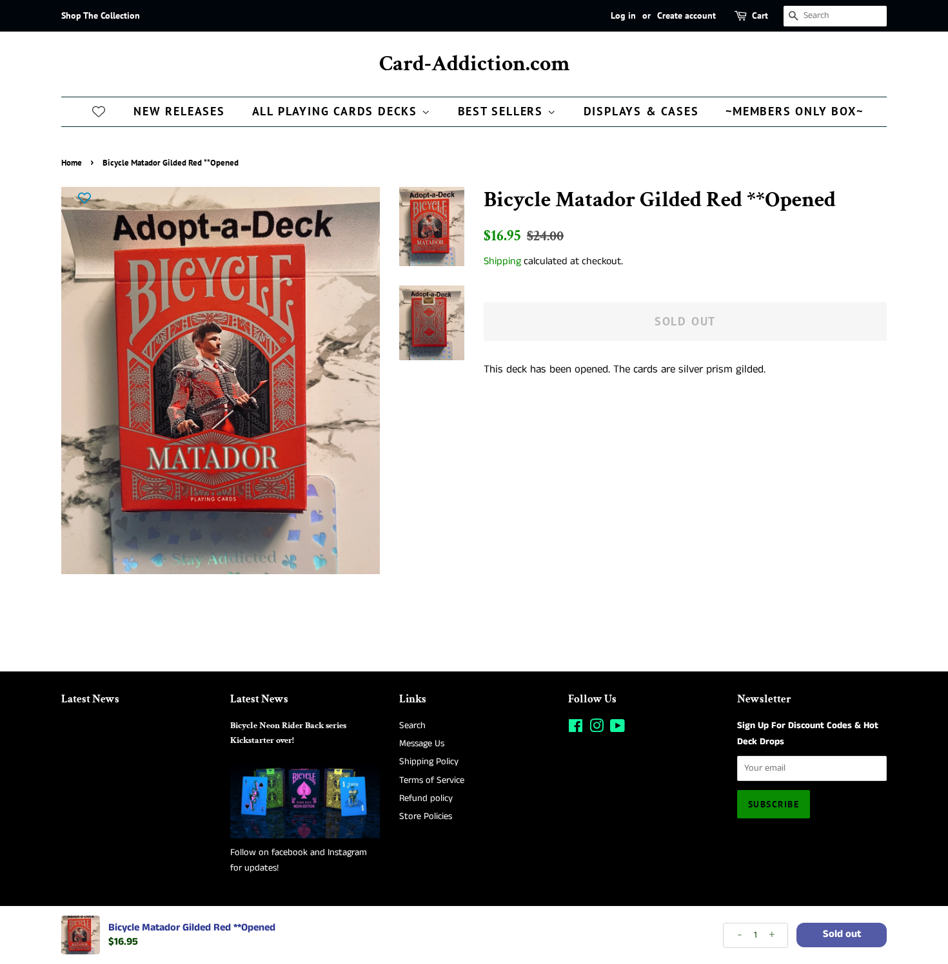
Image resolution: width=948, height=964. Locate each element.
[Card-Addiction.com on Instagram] (596, 728)
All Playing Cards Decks (337, 111)
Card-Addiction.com (474, 64)
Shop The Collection (100, 15)
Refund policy (426, 798)
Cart (760, 15)
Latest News (90, 699)
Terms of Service (431, 780)
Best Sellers (503, 111)
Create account (686, 15)
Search (412, 725)
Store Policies (425, 816)
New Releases (179, 111)
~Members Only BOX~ (794, 111)
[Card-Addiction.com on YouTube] (617, 728)
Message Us (421, 743)
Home (71, 162)
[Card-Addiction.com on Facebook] (575, 728)
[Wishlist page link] (98, 110)
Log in (623, 15)
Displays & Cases (641, 111)
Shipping (502, 261)
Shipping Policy (429, 761)
